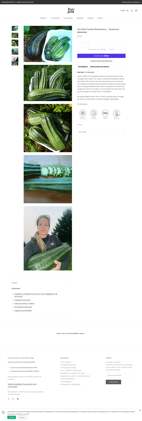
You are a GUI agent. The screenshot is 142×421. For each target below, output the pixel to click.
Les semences (68, 18)
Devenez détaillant (67, 379)
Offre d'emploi (65, 382)
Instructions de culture (99, 67)
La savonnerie (55, 18)
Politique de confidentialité (70, 384)
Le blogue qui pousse (68, 365)
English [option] (122, 10)
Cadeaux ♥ (43, 18)
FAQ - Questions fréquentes (71, 370)
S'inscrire (113, 382)
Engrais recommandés (23, 310)
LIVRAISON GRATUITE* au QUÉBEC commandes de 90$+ (17, 2)
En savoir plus (82, 132)
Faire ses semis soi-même (24, 303)
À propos (90, 18)
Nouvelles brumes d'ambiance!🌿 (131, 2)
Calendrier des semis (22, 300)
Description (83, 67)
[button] (82, 32)
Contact (99, 18)
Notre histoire (65, 362)
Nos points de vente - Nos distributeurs (75, 376)
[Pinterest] (89, 124)
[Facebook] (84, 124)
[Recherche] (132, 10)
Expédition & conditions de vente (72, 373)
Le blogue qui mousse (68, 368)
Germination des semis (23, 307)
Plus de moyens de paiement (101, 61)
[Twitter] (86, 124)
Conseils (14, 283)
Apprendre (80, 18)
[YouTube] (18, 399)
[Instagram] (13, 399)
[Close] (140, 410)
